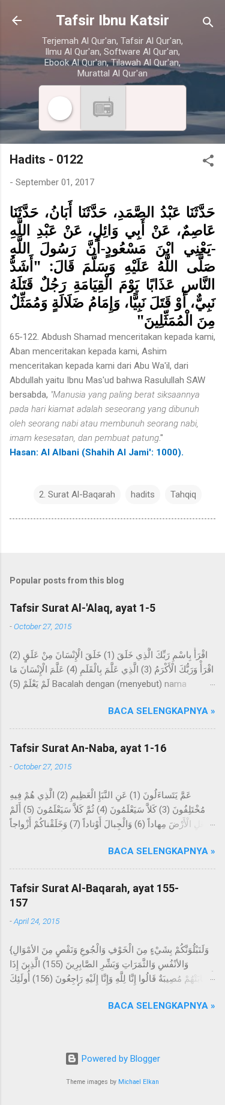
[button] (208, 162)
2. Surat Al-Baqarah (77, 494)
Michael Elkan (138, 1082)
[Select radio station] (103, 108)
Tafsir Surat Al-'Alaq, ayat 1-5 (82, 608)
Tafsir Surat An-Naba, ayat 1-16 (88, 748)
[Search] (208, 24)
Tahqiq (183, 494)
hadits (143, 494)
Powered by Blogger (119, 1058)
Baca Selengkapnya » (161, 711)
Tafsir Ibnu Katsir (112, 20)
